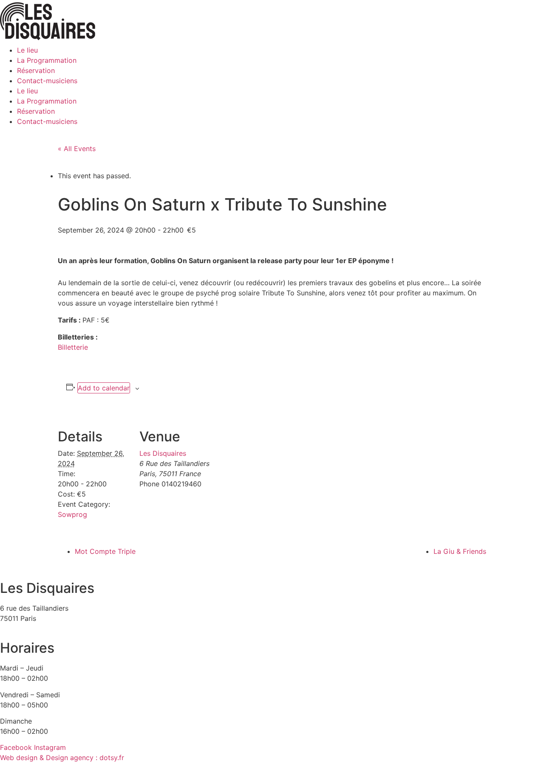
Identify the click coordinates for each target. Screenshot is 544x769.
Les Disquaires (162, 453)
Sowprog (72, 514)
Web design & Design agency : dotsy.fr (62, 757)
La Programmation (46, 60)
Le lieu (27, 50)
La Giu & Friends (460, 551)
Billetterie (73, 347)
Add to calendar (104, 388)
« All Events (77, 148)
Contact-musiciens (47, 80)
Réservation (36, 70)
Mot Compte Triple (105, 551)
